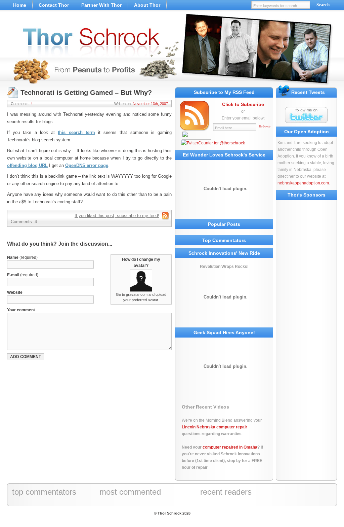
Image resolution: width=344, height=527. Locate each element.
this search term (76, 132)
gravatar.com (136, 294)
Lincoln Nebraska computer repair (214, 427)
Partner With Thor (101, 5)
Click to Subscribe (243, 104)
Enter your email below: (243, 118)
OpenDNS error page (86, 165)
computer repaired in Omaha (230, 447)
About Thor (147, 5)
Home (19, 5)
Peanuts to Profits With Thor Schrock (172, 50)
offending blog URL (27, 165)
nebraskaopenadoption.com (303, 183)
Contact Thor (54, 5)
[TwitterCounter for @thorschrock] (213, 143)
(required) (22, 257)
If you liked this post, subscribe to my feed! (117, 215)
